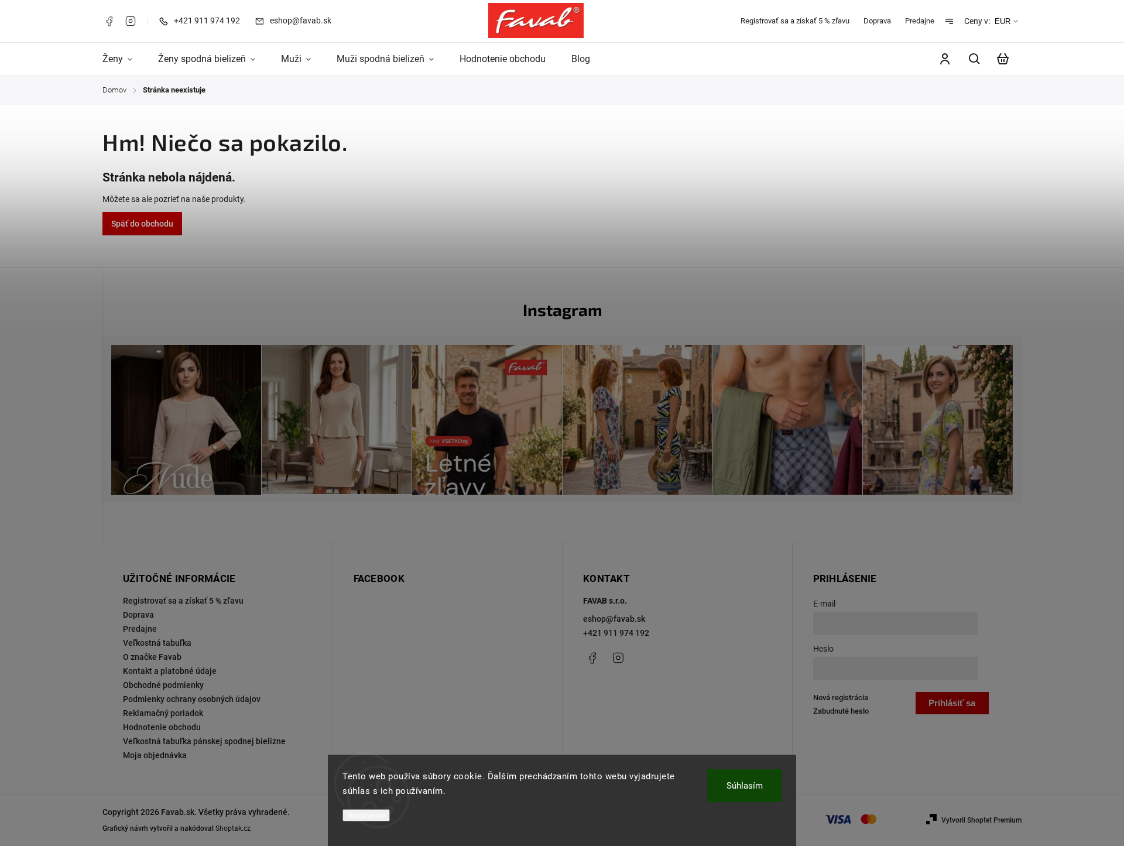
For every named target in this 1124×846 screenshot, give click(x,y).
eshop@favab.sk (614, 619)
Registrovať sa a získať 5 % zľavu (795, 20)
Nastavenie (366, 815)
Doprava (877, 20)
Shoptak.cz (233, 828)
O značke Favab (152, 657)
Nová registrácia (840, 697)
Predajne (919, 20)
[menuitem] (123, 59)
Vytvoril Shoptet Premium (981, 820)
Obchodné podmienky (163, 685)
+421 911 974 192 (616, 633)
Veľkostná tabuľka (157, 643)
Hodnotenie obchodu (162, 727)
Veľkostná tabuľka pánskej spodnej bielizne (204, 741)
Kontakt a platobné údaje (170, 671)
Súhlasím (745, 785)
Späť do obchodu (142, 223)
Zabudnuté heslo (841, 711)
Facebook (108, 21)
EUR (1002, 21)
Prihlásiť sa (951, 703)
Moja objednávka (155, 755)
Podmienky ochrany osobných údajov (192, 699)
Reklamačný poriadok (163, 713)
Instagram (130, 21)
